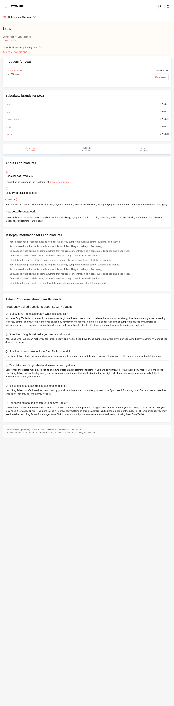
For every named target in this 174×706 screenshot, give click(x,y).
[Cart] (167, 6)
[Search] (159, 6)
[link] (17, 6)
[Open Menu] (6, 6)
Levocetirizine (9, 40)
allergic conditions (59, 182)
